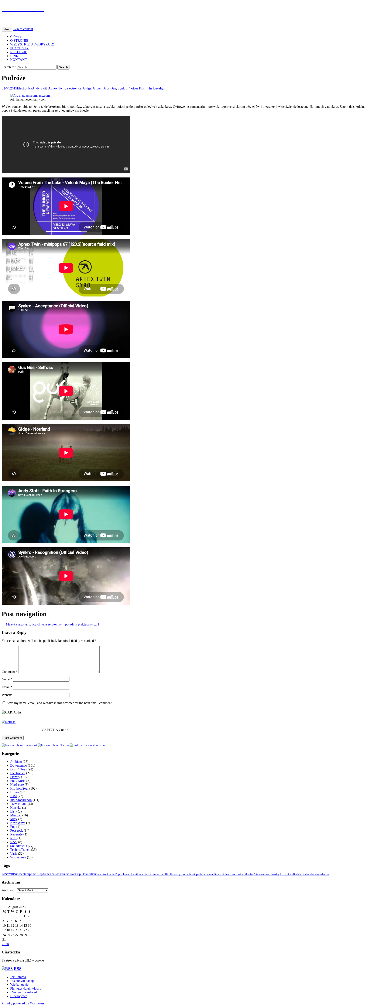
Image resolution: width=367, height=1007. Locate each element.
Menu (6, 29)
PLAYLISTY (19, 48)
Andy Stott (39, 88)
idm (139, 874)
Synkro (122, 88)
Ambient (16, 761)
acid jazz (203, 874)
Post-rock (16, 830)
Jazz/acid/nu (18, 804)
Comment (9, 672)
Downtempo (18, 765)
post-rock (103, 874)
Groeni (97, 88)
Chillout (92, 874)
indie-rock (69, 874)
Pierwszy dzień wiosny (25, 988)
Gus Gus (110, 88)
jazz (242, 874)
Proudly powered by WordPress (23, 1003)
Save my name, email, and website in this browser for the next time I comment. (59, 703)
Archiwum (9, 890)
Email (7, 687)
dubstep (193, 874)
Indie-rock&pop (21, 800)
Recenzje (16, 834)
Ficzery (15, 777)
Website (7, 695)
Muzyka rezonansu (16, 624)
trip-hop (81, 874)
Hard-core (17, 784)
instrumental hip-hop (162, 874)
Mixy (13, 819)
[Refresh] (9, 722)
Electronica (24, 88)
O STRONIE (19, 40)
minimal (225, 874)
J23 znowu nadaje (22, 981)
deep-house (182, 874)
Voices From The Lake (144, 88)
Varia (13, 853)
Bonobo (310, 874)
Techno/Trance (20, 849)
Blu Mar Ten (299, 874)
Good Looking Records (276, 874)
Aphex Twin (56, 88)
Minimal (15, 815)
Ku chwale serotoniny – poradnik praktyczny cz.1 (67, 624)
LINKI (15, 56)
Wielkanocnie (19, 984)
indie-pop (114, 874)
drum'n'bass (49, 874)
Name (7, 679)
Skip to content (23, 29)
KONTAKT (18, 59)
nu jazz (145, 874)
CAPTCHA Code (54, 730)
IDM (13, 796)
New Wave (17, 823)
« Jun (5, 944)
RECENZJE (18, 52)
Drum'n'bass (18, 769)
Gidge (87, 88)
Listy (13, 811)
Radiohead (324, 874)
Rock (13, 842)
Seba (316, 874)
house (59, 874)
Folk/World (17, 781)
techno (124, 874)
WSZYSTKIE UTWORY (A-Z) (32, 44)
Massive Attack (252, 874)
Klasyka (15, 807)
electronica (74, 88)
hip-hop (37, 874)
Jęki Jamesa (18, 977)
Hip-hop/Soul (19, 788)
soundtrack (214, 874)
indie (290, 874)
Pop (13, 826)
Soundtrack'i (18, 846)
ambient (132, 874)
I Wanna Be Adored (23, 992)
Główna (15, 36)
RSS (17, 968)
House (14, 792)
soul (262, 874)
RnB (13, 838)
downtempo (24, 874)
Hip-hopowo (18, 996)
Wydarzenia (18, 857)
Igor (162, 88)
